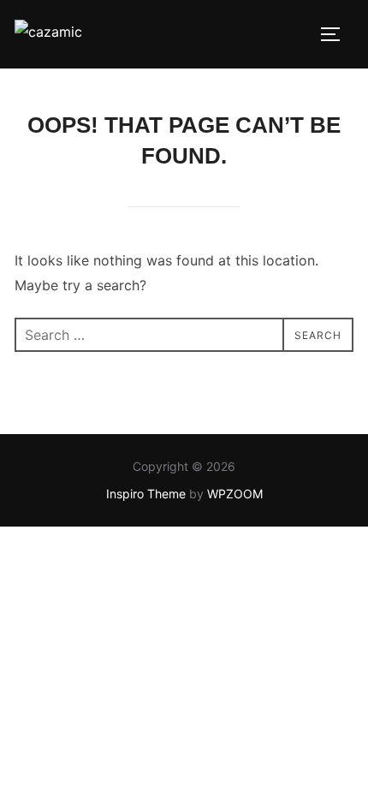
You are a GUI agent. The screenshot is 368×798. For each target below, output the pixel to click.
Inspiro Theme (146, 493)
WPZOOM (235, 493)
